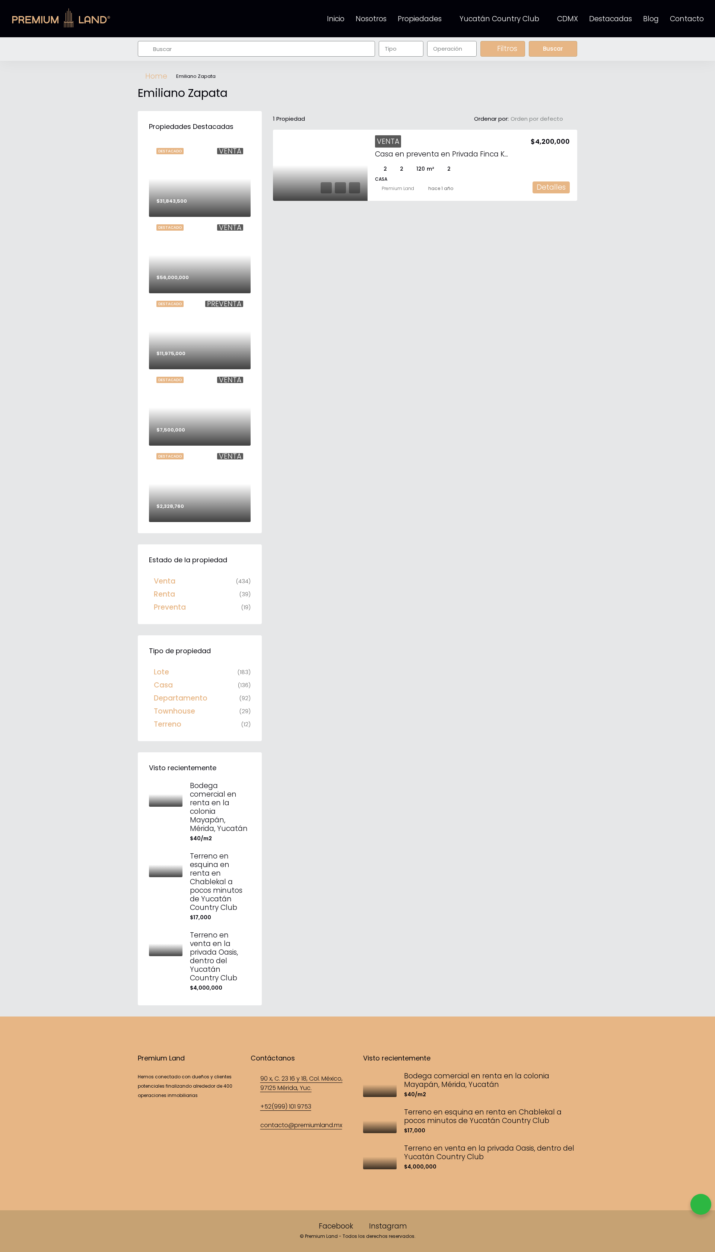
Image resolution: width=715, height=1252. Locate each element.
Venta (388, 141)
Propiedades (420, 19)
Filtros (506, 49)
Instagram (387, 1226)
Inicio (335, 19)
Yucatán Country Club (499, 19)
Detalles (551, 187)
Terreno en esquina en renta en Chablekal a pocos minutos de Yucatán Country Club (216, 882)
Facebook (336, 1226)
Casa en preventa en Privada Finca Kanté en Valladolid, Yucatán (489, 154)
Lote (161, 672)
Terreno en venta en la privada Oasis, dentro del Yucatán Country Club (214, 956)
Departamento (180, 698)
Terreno (167, 724)
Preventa (170, 607)
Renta (164, 594)
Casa (163, 685)
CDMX (567, 19)
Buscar (553, 49)
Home (156, 76)
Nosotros (371, 19)
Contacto (687, 19)
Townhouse (174, 711)
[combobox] (401, 49)
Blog (651, 19)
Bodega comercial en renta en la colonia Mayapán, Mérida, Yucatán (219, 807)
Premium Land (398, 188)
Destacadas (610, 19)
